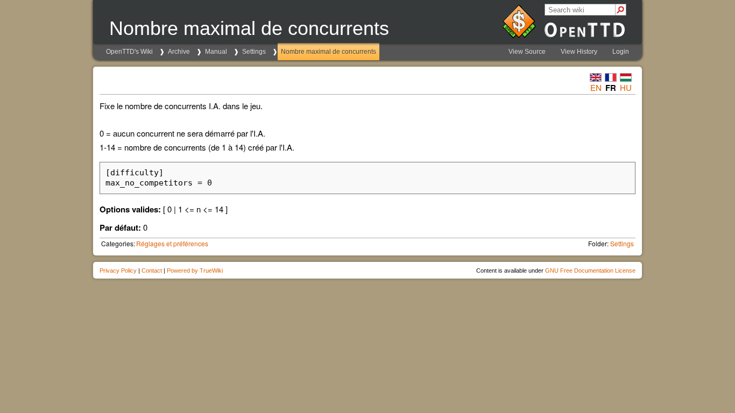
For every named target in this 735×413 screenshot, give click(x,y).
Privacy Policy (118, 270)
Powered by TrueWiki (195, 270)
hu (626, 87)
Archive (179, 51)
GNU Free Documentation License (590, 270)
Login (620, 51)
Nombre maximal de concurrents (328, 51)
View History (579, 51)
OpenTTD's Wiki (129, 51)
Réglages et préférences (172, 243)
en (596, 87)
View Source (527, 51)
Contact (152, 270)
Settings (254, 51)
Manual (216, 51)
